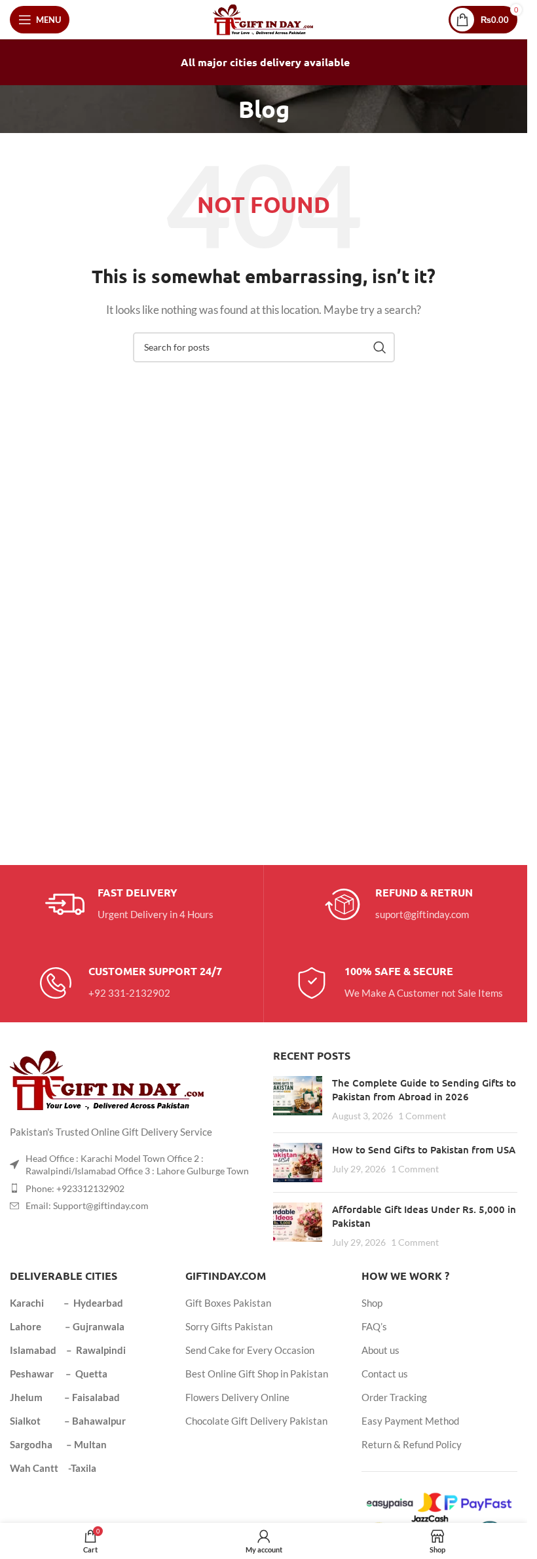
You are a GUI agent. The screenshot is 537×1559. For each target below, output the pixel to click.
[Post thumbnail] (297, 1099)
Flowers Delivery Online (237, 1397)
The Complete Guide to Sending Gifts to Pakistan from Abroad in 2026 (424, 1089)
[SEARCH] (380, 347)
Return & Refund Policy (411, 1444)
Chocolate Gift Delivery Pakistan (256, 1421)
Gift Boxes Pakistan (228, 1303)
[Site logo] (263, 18)
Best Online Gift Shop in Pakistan (256, 1373)
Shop (371, 1303)
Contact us (384, 1373)
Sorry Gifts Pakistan (228, 1326)
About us (380, 1350)
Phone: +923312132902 (75, 1188)
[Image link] (108, 1079)
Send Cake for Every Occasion (249, 1350)
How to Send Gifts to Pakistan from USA (423, 1149)
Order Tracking (394, 1397)
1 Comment (422, 1116)
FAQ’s (374, 1326)
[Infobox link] (129, 904)
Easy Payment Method (410, 1421)
